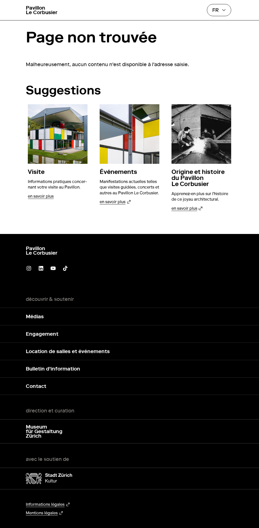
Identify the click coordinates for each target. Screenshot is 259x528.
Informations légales (45, 504)
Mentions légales (42, 513)
